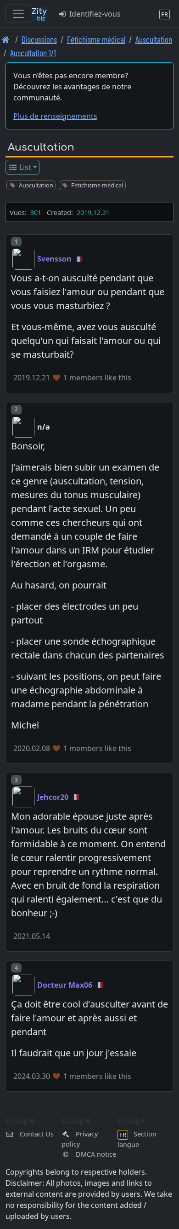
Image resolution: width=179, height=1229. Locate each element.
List (24, 167)
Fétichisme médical (96, 39)
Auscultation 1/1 (33, 52)
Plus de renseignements (55, 116)
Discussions (39, 39)
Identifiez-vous (94, 14)
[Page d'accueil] (5, 39)
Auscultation (153, 39)
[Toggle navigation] (18, 14)
